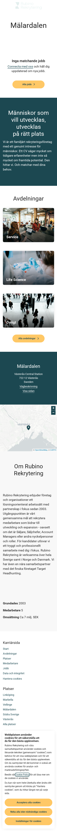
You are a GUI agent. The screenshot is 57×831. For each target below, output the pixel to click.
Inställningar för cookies (28, 821)
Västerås (8, 719)
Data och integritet (13, 673)
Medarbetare (10, 663)
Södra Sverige (11, 714)
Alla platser (9, 724)
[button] (51, 6)
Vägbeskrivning (28, 386)
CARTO (53, 450)
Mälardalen (9, 709)
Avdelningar (10, 653)
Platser (7, 658)
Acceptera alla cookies (28, 802)
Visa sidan (28, 390)
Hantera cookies (12, 678)
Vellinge (7, 704)
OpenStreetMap (41, 450)
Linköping (8, 694)
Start (6, 648)
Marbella (8, 699)
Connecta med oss (20, 66)
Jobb (6, 668)
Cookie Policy (22, 774)
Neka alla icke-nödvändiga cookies (28, 811)
